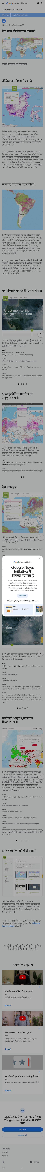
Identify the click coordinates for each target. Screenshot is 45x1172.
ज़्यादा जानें (22, 595)
